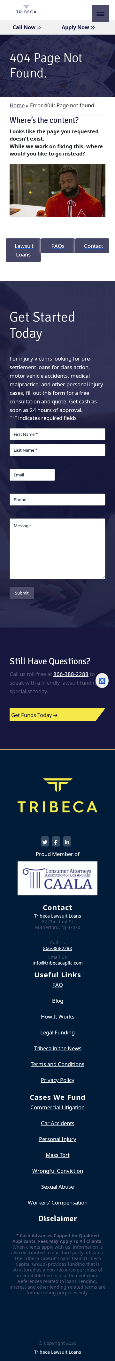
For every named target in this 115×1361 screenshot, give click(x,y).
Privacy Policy (57, 1080)
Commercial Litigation (57, 1107)
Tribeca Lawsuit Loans (57, 916)
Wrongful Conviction (57, 1170)
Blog (57, 1000)
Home (17, 105)
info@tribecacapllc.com (58, 963)
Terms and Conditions (57, 1064)
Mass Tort (58, 1155)
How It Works (57, 1016)
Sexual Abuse (57, 1186)
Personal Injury (57, 1139)
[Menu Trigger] (100, 13)
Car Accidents (57, 1123)
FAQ (57, 984)
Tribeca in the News (57, 1048)
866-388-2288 (70, 674)
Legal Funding (57, 1032)
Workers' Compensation (58, 1202)
